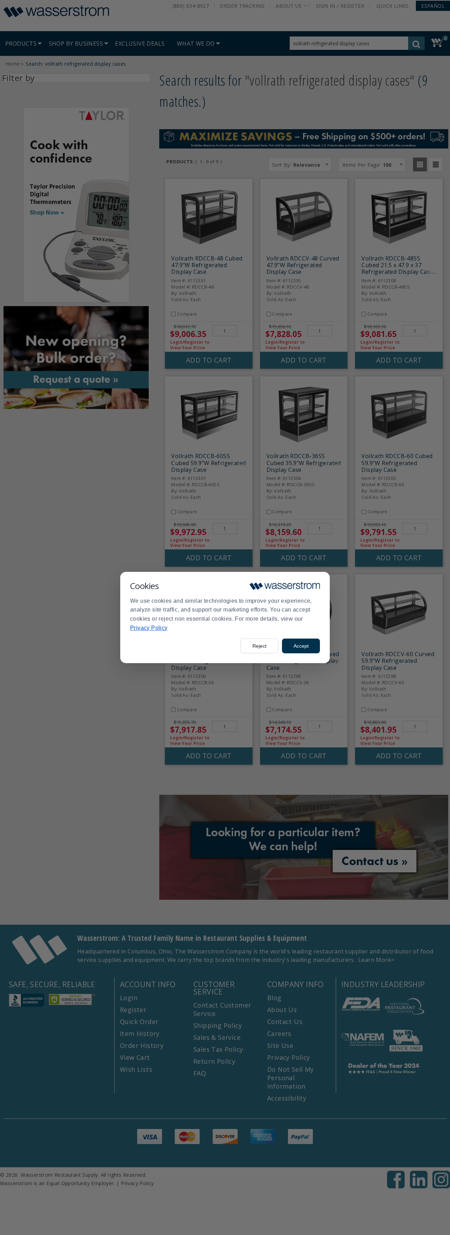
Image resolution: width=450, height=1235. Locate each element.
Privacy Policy (149, 628)
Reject (259, 646)
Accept (301, 646)
